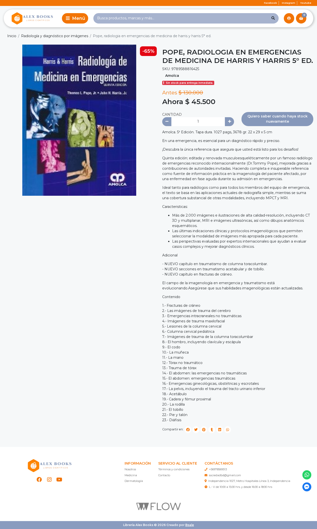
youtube (305, 2)
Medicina (131, 475)
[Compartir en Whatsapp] (227, 429)
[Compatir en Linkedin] (219, 429)
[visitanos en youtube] (59, 479)
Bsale (189, 525)
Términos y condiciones (173, 469)
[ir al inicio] (49, 465)
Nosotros (130, 469)
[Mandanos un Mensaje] (307, 487)
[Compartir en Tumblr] (211, 429)
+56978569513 (218, 469)
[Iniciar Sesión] (289, 18)
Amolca (172, 75)
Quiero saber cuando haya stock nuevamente (277, 119)
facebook (270, 2)
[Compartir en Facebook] (188, 429)
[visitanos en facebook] (39, 479)
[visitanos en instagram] (49, 479)
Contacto (164, 475)
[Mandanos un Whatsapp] (307, 474)
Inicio (11, 36)
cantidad (172, 114)
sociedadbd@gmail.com (225, 475)
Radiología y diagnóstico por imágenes (54, 36)
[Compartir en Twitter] (195, 429)
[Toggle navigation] (75, 18)
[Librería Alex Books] (32, 18)
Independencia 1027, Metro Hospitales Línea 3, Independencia (249, 481)
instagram (288, 2)
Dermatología (134, 481)
